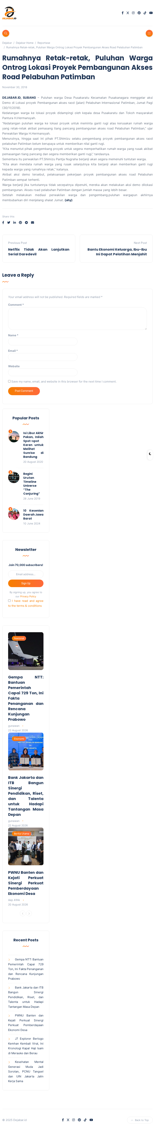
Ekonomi (19, 738)
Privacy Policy (28, 596)
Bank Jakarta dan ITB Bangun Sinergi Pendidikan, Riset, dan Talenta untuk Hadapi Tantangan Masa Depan (25, 796)
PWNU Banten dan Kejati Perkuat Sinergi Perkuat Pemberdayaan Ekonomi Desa (25, 883)
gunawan (13, 725)
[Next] (29, 913)
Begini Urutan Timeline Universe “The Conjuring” (31, 484)
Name (13, 335)
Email (13, 351)
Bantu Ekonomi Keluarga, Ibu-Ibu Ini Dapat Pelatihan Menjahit (117, 251)
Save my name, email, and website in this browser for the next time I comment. (63, 381)
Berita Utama (21, 833)
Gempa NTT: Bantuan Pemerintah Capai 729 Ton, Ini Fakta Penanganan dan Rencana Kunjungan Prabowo (25, 969)
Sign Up (25, 583)
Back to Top (142, 1120)
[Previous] (23, 913)
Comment (16, 304)
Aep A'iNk (14, 900)
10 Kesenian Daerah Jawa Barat (33, 514)
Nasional (19, 638)
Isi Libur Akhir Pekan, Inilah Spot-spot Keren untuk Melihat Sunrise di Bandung (33, 445)
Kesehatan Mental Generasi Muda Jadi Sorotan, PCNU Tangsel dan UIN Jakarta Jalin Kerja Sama (25, 1071)
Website (14, 366)
